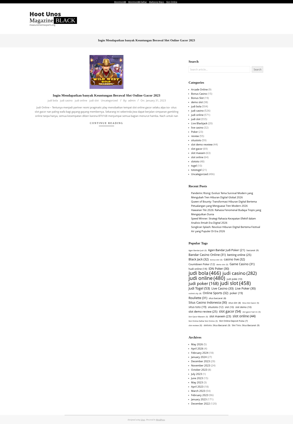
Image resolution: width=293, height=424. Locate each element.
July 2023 (196, 374)
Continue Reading (106, 123)
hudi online (198, 268)
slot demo (243, 307)
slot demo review (203, 311)
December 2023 (200, 361)
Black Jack (199, 259)
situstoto (196, 140)
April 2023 (197, 386)
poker (236, 293)
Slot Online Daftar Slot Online (203, 321)
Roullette (198, 298)
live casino (197, 127)
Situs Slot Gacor (250, 303)
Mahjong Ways (156, 1)
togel (194, 165)
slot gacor (196, 148)
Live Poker (245, 288)
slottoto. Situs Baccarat (217, 325)
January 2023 (199, 399)
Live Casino (222, 288)
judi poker (204, 283)
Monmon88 (120, 1)
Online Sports (215, 293)
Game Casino (242, 264)
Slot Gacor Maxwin (198, 316)
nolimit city (195, 293)
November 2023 (200, 365)
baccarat (253, 250)
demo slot (197, 102)
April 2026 (197, 348)
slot (229, 307)
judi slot (94, 100)
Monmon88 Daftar (137, 1)
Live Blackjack (199, 123)
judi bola (53, 100)
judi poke (234, 279)
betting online (239, 255)
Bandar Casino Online (207, 254)
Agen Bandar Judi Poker (226, 250)
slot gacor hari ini (251, 312)
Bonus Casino (199, 93)
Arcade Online (199, 89)
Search (257, 69)
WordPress (160, 419)
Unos (143, 419)
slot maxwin (198, 153)
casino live (234, 259)
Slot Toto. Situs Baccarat (245, 325)
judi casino (66, 100)
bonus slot (216, 259)
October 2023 (199, 369)
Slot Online (171, 1)
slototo (195, 161)
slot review (195, 325)
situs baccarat (217, 298)
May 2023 (197, 382)
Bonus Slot (197, 98)
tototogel (196, 170)
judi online (81, 100)
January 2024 (199, 357)
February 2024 (199, 352)
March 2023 (198, 391)
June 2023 (197, 378)
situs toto (197, 307)
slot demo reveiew (202, 144)
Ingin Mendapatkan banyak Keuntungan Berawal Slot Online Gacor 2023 (106, 95)
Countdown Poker (202, 264)
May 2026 (197, 344)
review (195, 136)
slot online (197, 157)
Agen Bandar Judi (198, 250)
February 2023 (199, 395)
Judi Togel (199, 288)
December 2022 (200, 403)
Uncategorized (109, 100)
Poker (194, 131)
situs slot (234, 302)
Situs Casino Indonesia (208, 302)
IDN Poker (219, 269)
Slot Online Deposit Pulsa (233, 321)
